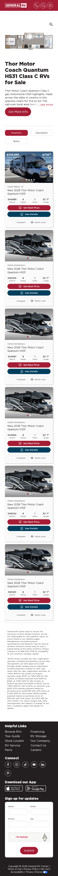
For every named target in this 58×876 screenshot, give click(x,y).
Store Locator (14, 740)
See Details (31, 214)
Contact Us (38, 745)
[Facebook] (8, 764)
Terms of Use (15, 869)
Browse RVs (13, 731)
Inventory (16, 133)
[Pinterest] (8, 773)
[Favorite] (49, 179)
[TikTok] (25, 764)
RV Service (12, 745)
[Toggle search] (43, 5)
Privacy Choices (34, 872)
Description (42, 133)
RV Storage (38, 736)
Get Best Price (31, 208)
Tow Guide (12, 736)
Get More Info (18, 111)
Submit (29, 850)
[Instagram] (17, 764)
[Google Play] (35, 788)
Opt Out (44, 869)
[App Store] (14, 788)
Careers (35, 750)
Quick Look (40, 222)
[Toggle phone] (36, 5)
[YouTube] (34, 764)
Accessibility (17, 872)
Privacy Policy (31, 869)
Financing (37, 731)
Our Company (40, 740)
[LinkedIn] (43, 764)
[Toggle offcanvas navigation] (50, 5)
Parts (8, 750)
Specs (16, 141)
